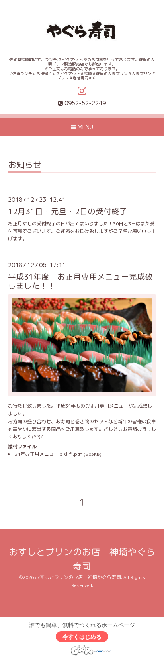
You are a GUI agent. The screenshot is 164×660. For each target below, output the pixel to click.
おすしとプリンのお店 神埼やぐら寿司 (78, 577)
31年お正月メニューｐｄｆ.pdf (48, 454)
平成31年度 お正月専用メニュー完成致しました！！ (80, 281)
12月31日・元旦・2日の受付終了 (67, 211)
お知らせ (24, 166)
